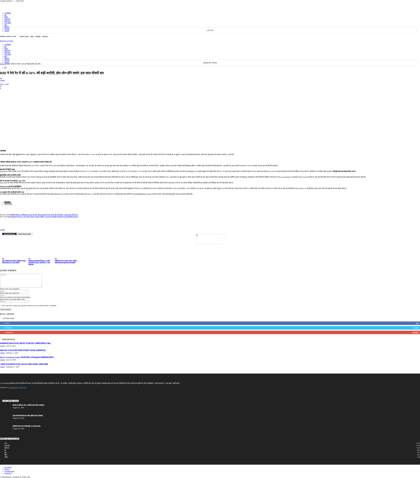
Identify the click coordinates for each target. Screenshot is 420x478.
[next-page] (417, 236)
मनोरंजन (7, 29)
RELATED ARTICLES (9, 234)
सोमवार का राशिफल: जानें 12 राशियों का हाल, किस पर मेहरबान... (29, 405)
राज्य (5, 443)
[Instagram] (4, 3)
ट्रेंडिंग (6, 457)
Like (417, 323)
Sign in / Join (24, 36)
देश (5, 15)
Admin (2, 80)
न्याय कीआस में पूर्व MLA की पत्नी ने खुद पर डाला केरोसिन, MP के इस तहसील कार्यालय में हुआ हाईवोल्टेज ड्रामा (43, 217)
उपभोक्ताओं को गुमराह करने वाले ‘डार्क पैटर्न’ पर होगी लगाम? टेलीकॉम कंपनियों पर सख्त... (25, 343)
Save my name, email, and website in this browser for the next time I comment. (29, 305)
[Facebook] (1, 3)
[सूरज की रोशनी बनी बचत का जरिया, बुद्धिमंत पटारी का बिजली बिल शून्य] (5, 416)
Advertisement (9, 471)
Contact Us (8, 473)
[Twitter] (7, 3)
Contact (45, 36)
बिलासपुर (7, 21)
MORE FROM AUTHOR (24, 234)
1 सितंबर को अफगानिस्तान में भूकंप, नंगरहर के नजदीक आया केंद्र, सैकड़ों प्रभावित (24, 364)
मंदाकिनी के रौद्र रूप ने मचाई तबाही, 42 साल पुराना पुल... (27, 426)
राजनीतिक (7, 13)
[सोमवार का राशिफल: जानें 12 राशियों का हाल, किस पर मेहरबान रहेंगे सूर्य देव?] (5, 406)
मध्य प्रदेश (7, 23)
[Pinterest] (19, 93)
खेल (5, 25)
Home (2, 64)
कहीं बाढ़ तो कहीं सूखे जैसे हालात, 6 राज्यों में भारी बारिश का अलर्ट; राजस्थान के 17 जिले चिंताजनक (39, 262)
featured (8, 204)
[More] (35, 92)
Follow (415, 328)
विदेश (6, 17)
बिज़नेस (6, 27)
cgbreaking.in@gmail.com (17, 387)
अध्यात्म (6, 31)
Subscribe (415, 332)
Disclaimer (8, 467)
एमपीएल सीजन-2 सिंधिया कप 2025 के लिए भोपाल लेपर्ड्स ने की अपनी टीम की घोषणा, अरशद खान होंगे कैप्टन (44, 215)
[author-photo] (5, 228)
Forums (37, 36)
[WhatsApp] (27, 93)
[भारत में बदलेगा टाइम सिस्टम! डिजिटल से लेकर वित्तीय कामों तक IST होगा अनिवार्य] (15, 256)
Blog (32, 36)
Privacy (7, 469)
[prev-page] (415, 236)
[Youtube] (10, 3)
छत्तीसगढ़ (7, 19)
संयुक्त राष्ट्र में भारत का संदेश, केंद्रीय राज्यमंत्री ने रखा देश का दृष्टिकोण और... (23, 350)
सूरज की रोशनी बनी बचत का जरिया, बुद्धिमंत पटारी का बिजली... (28, 415)
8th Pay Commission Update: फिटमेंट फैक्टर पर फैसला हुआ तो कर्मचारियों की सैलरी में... (27, 357)
